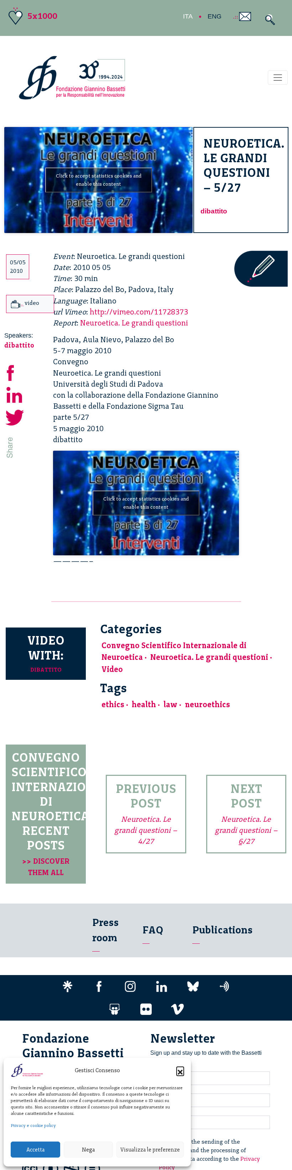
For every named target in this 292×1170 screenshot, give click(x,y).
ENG (214, 16)
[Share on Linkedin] (15, 394)
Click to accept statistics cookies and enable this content (98, 180)
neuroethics (207, 704)
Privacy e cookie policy (33, 1125)
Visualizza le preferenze (150, 1150)
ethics (112, 704)
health (144, 704)
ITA (188, 16)
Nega (88, 1150)
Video (112, 669)
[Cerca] (268, 19)
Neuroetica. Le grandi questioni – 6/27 (246, 830)
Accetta (35, 1150)
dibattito (213, 211)
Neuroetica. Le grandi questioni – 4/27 (145, 830)
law (170, 704)
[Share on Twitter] (15, 416)
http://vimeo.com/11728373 (139, 311)
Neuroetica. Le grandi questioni (134, 322)
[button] (180, 1070)
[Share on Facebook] (15, 372)
